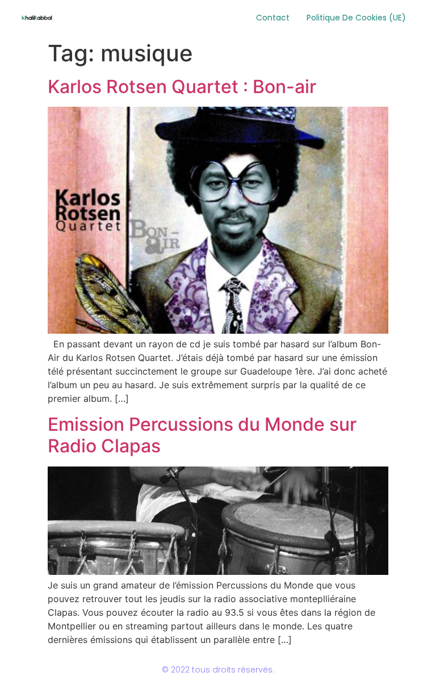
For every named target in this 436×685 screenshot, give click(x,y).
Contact (273, 17)
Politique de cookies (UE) (356, 17)
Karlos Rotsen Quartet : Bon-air (182, 86)
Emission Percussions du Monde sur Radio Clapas (202, 435)
